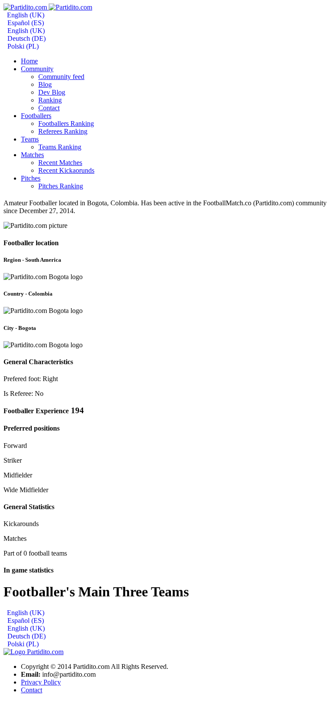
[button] (37, 68)
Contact (31, 690)
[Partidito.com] (47, 7)
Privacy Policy (41, 682)
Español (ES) (25, 22)
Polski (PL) (22, 46)
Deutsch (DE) (26, 38)
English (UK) (24, 15)
